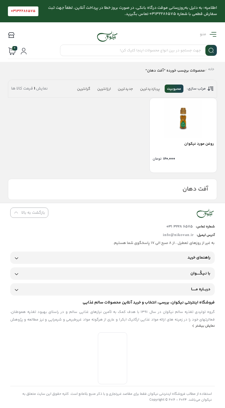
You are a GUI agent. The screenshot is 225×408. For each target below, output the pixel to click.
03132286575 (23, 11)
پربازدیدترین (150, 89)
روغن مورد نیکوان (199, 144)
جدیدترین (125, 89)
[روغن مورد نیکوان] (183, 119)
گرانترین (83, 89)
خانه (211, 70)
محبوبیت (174, 89)
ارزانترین (104, 89)
